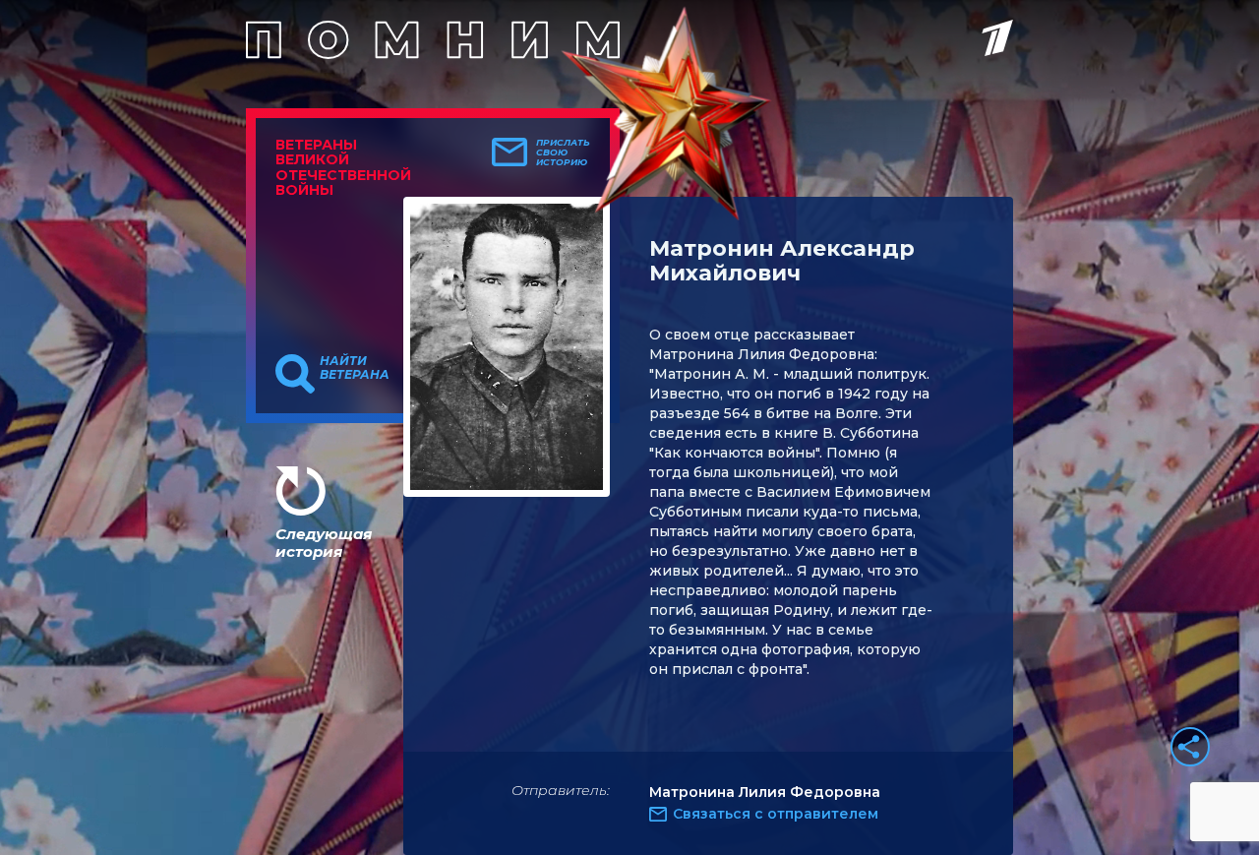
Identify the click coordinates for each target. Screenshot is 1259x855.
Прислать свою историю (563, 152)
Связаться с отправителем (775, 814)
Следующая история (323, 542)
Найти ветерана (355, 368)
